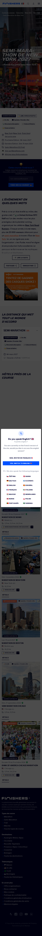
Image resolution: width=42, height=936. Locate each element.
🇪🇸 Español (28, 485)
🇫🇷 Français (12, 490)
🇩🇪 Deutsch (11, 481)
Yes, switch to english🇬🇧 (21, 463)
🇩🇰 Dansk (27, 476)
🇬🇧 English (11, 485)
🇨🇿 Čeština (11, 476)
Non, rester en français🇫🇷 (21, 458)
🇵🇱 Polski (27, 498)
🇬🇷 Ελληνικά (28, 481)
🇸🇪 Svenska (28, 503)
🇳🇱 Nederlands (29, 494)
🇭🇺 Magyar (11, 494)
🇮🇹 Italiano (28, 490)
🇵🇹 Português (12, 503)
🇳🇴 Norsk (10, 498)
